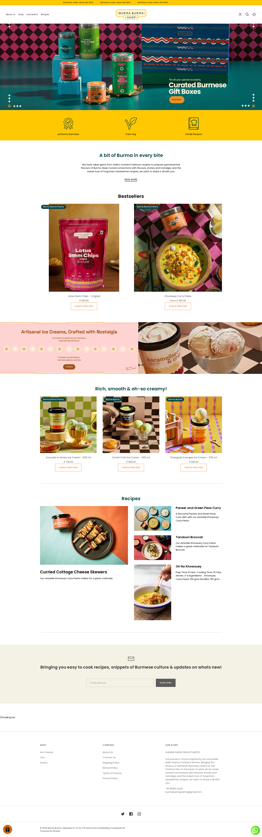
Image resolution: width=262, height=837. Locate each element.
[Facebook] (131, 814)
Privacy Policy (110, 778)
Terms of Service (112, 773)
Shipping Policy (111, 762)
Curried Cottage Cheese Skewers (73, 572)
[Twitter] (122, 814)
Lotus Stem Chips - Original (84, 296)
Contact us (109, 757)
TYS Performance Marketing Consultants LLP (103, 828)
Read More (131, 179)
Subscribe (166, 682)
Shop (21, 14)
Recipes (45, 14)
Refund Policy (110, 767)
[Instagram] (139, 814)
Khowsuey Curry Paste (178, 296)
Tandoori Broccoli (189, 537)
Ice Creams (46, 752)
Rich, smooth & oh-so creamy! (131, 389)
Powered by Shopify (50, 831)
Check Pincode (84, 306)
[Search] (247, 14)
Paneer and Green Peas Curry (198, 508)
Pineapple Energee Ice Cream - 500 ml (193, 457)
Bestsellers (131, 196)
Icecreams (32, 14)
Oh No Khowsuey (189, 566)
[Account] (240, 14)
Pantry (43, 762)
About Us (10, 14)
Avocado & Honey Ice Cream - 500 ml (68, 457)
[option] (131, 67)
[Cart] (254, 14)
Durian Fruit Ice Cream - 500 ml (131, 457)
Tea (42, 757)
